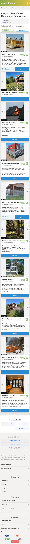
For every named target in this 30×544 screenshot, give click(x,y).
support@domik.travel (15, 440)
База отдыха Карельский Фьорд (12, 92)
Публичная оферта (6, 520)
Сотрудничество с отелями (8, 500)
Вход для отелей (5, 511)
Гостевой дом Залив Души (10, 163)
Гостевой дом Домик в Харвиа (12, 319)
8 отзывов (23, 55)
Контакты (3, 484)
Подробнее (21, 69)
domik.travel (15, 437)
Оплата (3, 524)
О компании (4, 480)
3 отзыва (23, 203)
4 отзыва (23, 93)
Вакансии (3, 491)
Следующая (21, 428)
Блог (2, 532)
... (24, 64)
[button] (2, 43)
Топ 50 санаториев (6, 464)
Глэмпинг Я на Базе (8, 395)
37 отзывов (22, 358)
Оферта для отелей (6, 504)
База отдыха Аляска (8, 122)
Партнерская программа (7, 508)
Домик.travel (8, 3)
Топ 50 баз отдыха (6, 468)
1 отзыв (23, 396)
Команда (3, 488)
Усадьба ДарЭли (7, 279)
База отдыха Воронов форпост (12, 202)
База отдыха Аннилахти (10, 357)
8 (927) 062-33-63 (15, 444)
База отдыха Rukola (8, 54)
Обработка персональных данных (10, 528)
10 (25, 424)
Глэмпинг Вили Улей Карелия (11, 241)
